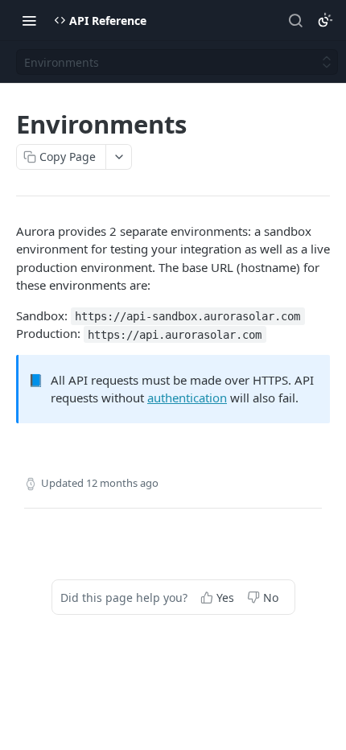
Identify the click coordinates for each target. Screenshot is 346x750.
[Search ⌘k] (295, 20)
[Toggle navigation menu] (29, 20)
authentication (187, 397)
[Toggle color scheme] (325, 20)
